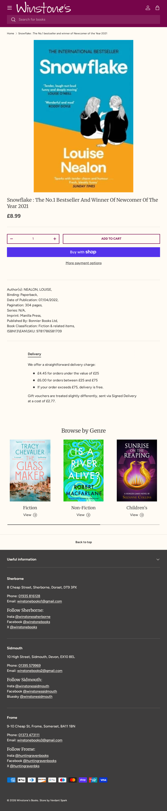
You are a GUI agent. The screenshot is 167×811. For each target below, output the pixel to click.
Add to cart (111, 239)
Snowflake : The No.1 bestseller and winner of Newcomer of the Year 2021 (62, 33)
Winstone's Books (27, 800)
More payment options (84, 263)
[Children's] (137, 470)
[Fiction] (30, 470)
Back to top (83, 542)
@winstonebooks (36, 622)
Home (10, 33)
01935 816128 (29, 596)
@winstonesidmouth (36, 696)
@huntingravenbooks (31, 755)
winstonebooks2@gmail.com (39, 671)
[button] (157, 8)
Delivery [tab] (34, 354)
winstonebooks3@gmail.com (39, 740)
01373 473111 (29, 735)
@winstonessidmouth (32, 686)
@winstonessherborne (32, 617)
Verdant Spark (58, 800)
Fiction (30, 507)
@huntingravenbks (24, 766)
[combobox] (83, 19)
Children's (137, 507)
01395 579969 (29, 665)
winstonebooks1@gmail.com (39, 601)
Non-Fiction (83, 507)
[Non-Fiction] (83, 470)
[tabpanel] (83, 383)
